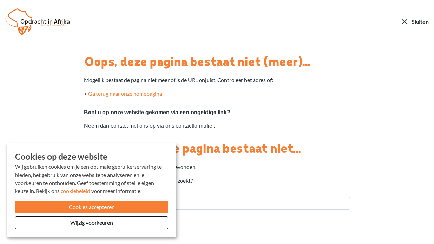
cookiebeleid (75, 191)
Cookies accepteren (92, 207)
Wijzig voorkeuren (91, 222)
